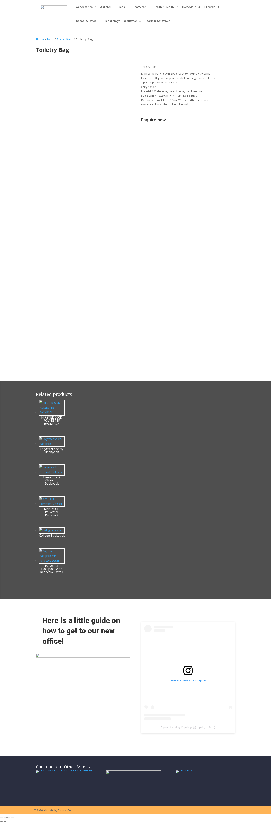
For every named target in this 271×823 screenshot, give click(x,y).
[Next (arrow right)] (5, 821)
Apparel (105, 7)
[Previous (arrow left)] (1, 821)
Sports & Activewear (158, 21)
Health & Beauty (163, 7)
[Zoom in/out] (1, 817)
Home (40, 39)
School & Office (86, 21)
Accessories (84, 7)
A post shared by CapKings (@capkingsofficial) (188, 727)
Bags (121, 7)
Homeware (189, 7)
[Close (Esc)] (12, 817)
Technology (112, 21)
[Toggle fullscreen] (5, 817)
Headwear (139, 7)
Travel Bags (65, 39)
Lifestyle (209, 7)
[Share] (8, 817)
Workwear (130, 21)
